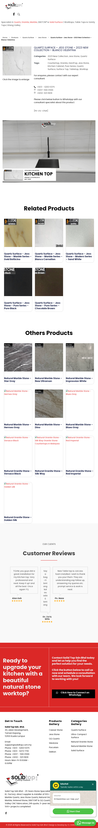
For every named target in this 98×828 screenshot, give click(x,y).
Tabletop (74, 69)
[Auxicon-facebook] (14, 14)
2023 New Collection (58, 56)
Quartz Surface (28, 37)
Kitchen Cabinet (56, 66)
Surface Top (62, 69)
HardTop (73, 63)
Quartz (17, 22)
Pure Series (70, 66)
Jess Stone (42, 37)
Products (14, 37)
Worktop (83, 69)
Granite (25, 22)
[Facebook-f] (6, 813)
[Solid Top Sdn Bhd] (13, 6)
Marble (33, 22)
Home (5, 37)
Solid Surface (56, 22)
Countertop (53, 63)
